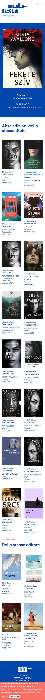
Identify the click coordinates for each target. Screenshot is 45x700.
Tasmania (29, 588)
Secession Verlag (32, 180)
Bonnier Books (8, 230)
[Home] (14, 8)
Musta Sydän (30, 223)
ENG (41, 4)
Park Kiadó (6, 589)
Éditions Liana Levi (10, 474)
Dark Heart (7, 226)
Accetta (5, 697)
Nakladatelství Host (11, 328)
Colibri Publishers (10, 377)
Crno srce (7, 522)
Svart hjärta (30, 325)
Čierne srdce (30, 524)
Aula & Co (28, 227)
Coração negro (32, 374)
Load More (10, 539)
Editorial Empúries (32, 426)
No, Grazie (14, 697)
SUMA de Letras (31, 377)
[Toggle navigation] (41, 13)
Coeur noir (7, 471)
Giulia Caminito (8, 583)
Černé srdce (8, 324)
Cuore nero (7, 174)
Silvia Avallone (22, 98)
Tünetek (6, 585)
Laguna (5, 525)
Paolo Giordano (30, 586)
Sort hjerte (8, 273)
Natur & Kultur (31, 328)
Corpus (27, 279)
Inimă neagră (8, 423)
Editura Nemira (8, 426)
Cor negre (29, 422)
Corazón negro (32, 471)
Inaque (27, 528)
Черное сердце (31, 276)
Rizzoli (5, 178)
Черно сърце (8, 374)
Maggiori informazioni (33, 692)
